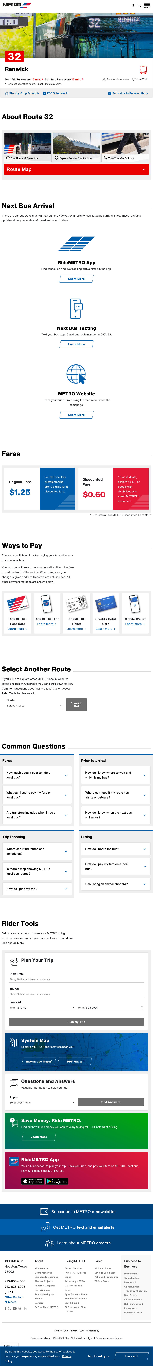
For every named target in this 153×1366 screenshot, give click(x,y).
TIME (12, 1007)
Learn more (16, 628)
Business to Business (46, 1276)
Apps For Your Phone (76, 1294)
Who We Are (41, 1268)
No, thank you (98, 1356)
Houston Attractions (76, 1298)
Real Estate (130, 1295)
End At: (14, 988)
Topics (14, 1097)
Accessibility (92, 1330)
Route (11, 700)
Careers (39, 1302)
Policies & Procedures (106, 1276)
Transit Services (73, 1268)
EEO (81, 1330)
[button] (22, 93)
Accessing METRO (75, 1281)
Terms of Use (61, 1330)
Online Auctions (133, 1299)
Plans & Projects (44, 1281)
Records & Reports (45, 1285)
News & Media (42, 1290)
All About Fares (102, 1268)
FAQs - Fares (101, 1281)
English (8, 1345)
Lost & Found (72, 1302)
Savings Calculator (104, 1272)
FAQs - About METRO (46, 1307)
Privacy (73, 1330)
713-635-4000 (15, 1281)
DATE (81, 1007)
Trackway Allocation (135, 1290)
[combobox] (76, 979)
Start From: (17, 973)
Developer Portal (133, 1312)
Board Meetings (43, 1272)
